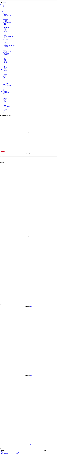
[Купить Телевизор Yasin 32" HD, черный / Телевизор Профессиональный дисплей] (28, 409)
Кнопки (3, 80)
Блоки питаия (4, 93)
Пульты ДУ (2, 103)
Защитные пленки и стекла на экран (7, 17)
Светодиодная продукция (4, 91)
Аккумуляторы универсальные (7, 106)
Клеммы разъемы (5, 74)
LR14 (4, 110)
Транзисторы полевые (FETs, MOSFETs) (8, 85)
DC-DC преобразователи (6, 72)
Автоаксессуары (4, 13)
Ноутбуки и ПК (4, 50)
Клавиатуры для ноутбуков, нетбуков (7, 51)
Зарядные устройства (5, 21)
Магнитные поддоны (6, 62)
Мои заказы (31, 452)
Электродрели (5, 61)
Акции (3, 7)
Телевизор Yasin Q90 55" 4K (2, 304)
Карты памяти (5, 31)
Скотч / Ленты (5, 67)
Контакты (4, 8)
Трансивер (4, 90)
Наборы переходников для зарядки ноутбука (8, 36)
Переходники (4, 95)
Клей (4, 66)
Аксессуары (5, 47)
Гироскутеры (4, 100)
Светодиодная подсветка (6, 53)
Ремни (4, 48)
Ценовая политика (17, 452)
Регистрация (4, 2)
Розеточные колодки (5, 98)
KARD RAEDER (5, 29)
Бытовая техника (4, 37)
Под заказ (31, 306)
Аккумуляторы (4, 105)
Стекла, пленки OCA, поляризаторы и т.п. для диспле (9, 45)
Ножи (4, 58)
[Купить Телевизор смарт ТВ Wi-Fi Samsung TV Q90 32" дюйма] (28, 340)
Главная (3, 5)
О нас (2, 451)
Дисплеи (5, 41)
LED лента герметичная (6, 92)
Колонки (5, 35)
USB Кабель (5, 24)
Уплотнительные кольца (6, 54)
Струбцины (5, 60)
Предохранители (5, 70)
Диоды (3, 78)
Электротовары (3, 94)
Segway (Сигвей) (4, 99)
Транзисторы (4, 84)
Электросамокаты (4, 102)
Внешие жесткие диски (6, 33)
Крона (4, 107)
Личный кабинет (31, 451)
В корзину (28, 237)
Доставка (3, 6)
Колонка (5, 18)
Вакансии (17, 453)
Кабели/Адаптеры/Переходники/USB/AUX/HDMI (8, 22)
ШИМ (3, 89)
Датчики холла (4, 76)
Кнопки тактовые (6, 81)
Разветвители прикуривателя (7, 16)
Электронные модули (5, 71)
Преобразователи (4, 88)
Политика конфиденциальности (4, 453)
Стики (4, 55)
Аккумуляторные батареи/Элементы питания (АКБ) (9, 40)
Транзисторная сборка (6, 86)
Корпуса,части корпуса (6, 43)
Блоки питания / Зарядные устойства (7, 15)
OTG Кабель (5, 23)
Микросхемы (5, 75)
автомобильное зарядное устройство (7, 14)
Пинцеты (5, 59)
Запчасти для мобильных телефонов (6, 39)
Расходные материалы (5, 64)
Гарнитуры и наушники (5, 19)
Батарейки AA (5, 109)
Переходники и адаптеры (6, 27)
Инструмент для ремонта (5, 57)
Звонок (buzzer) (5, 42)
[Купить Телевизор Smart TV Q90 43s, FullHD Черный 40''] (28, 198)
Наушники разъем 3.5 (6, 20)
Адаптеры (5, 32)
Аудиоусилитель (4, 82)
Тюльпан (5, 28)
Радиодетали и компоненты (4, 69)
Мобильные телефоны (5, 56)
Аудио (4, 25)
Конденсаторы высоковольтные (7, 79)
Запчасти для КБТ (6, 38)
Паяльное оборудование (5, 63)
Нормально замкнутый (6, 83)
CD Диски (5, 30)
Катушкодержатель (6, 46)
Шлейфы (5, 44)
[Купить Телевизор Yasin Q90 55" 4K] (28, 271)
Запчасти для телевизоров (5, 52)
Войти (2, 2)
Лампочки (5, 49)
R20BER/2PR (5, 108)
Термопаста (5, 68)
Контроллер (4, 87)
